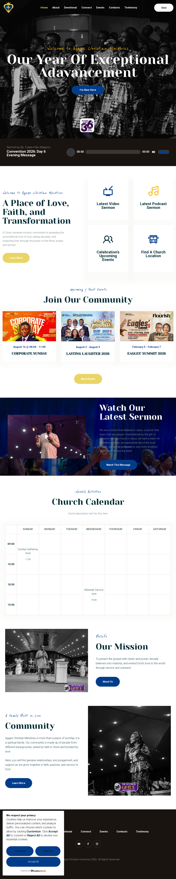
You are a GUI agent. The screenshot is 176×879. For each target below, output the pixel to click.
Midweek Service (93, 589)
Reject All (48, 851)
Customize (20, 851)
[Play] (71, 152)
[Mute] (153, 152)
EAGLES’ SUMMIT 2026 (146, 354)
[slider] (163, 152)
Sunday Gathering (28, 549)
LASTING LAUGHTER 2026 (87, 354)
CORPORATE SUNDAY (29, 354)
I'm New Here (88, 89)
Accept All (33, 861)
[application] (118, 152)
